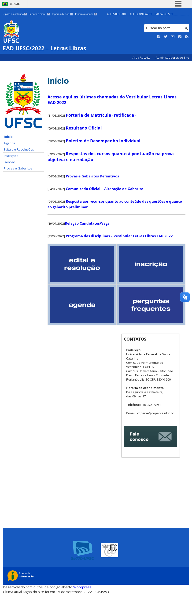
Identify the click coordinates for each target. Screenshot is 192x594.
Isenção (9, 162)
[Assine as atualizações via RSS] (187, 37)
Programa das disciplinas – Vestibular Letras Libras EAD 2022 (119, 236)
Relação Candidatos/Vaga (87, 223)
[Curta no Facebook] (159, 37)
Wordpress (82, 587)
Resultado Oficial (84, 128)
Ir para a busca (62, 14)
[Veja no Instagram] (180, 37)
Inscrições (11, 156)
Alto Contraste (141, 14)
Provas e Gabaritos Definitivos (92, 176)
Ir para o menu (39, 14)
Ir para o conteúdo (14, 14)
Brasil (15, 4)
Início (8, 137)
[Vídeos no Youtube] (173, 37)
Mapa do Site (164, 14)
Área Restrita (142, 58)
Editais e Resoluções (19, 149)
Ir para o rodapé (85, 14)
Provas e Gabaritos (18, 168)
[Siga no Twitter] (166, 37)
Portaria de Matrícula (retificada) (101, 115)
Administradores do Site (172, 58)
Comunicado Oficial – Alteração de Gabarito (104, 188)
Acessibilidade (116, 14)
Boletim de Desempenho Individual (103, 141)
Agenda (9, 143)
